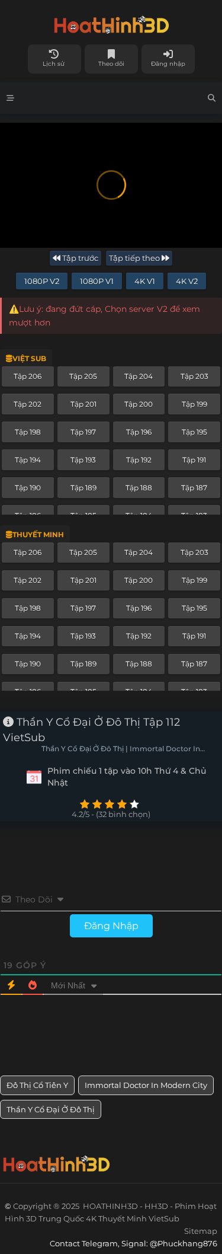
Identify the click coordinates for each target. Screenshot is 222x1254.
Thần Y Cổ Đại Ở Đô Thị (51, 1109)
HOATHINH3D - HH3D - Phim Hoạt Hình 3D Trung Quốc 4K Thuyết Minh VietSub (111, 22)
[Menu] (10, 98)
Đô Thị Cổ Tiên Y (37, 1085)
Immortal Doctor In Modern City (146, 1085)
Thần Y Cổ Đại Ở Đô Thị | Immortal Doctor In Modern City (120, 749)
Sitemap (200, 1231)
